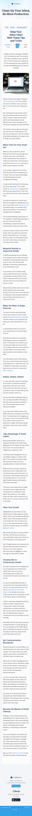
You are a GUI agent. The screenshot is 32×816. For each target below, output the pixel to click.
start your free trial (19, 753)
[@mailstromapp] (18, 813)
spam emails (10, 528)
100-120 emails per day (10, 101)
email (7, 27)
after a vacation (8, 370)
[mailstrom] (14, 813)
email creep (13, 189)
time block (17, 163)
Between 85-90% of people (16, 317)
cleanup (13, 27)
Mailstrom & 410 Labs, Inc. (17, 807)
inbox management (22, 27)
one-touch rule (23, 205)
